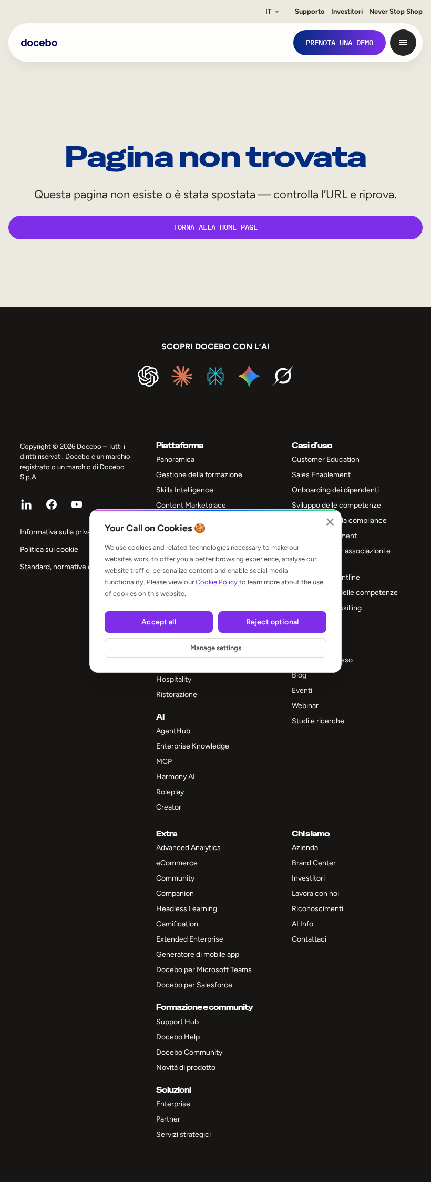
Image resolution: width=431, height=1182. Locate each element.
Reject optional (272, 622)
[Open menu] (403, 42)
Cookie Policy (217, 582)
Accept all (158, 622)
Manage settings (215, 648)
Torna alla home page (215, 227)
